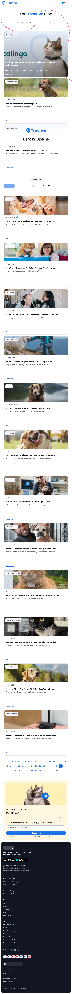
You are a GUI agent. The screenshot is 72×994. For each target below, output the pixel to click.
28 (44, 766)
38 (32, 770)
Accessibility (7, 971)
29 (48, 766)
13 (46, 761)
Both (50, 823)
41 (44, 770)
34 (15, 770)
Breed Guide (24, 186)
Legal (4, 973)
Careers (6, 906)
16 (57, 761)
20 (11, 766)
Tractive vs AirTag (10, 940)
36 (23, 770)
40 (40, 770)
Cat (42, 823)
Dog (35, 823)
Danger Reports (9, 937)
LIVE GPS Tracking (10, 925)
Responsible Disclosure (10, 978)
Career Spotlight (43, 186)
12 (42, 761)
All (9, 186)
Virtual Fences (8, 934)
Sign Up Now (36, 833)
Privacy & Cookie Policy (9, 981)
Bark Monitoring (9, 931)
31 (56, 766)
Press (5, 912)
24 (27, 766)
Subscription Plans (10, 885)
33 (65, 766)
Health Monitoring (10, 928)
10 (35, 761)
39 (36, 770)
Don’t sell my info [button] (8, 984)
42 (48, 770)
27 (40, 766)
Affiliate (6, 909)
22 (19, 766)
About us (6, 903)
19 (7, 766)
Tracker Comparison (11, 891)
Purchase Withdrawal (11, 894)
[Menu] (68, 3)
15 (54, 761)
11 (39, 761)
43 (53, 770)
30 (53, 766)
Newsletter (7, 915)
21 (15, 766)
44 (57, 770)
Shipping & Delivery (10, 882)
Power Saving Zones (10, 943)
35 (19, 770)
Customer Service (10, 888)
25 (32, 766)
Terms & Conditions (9, 976)
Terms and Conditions (35, 837)
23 (23, 766)
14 (50, 761)
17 (61, 761)
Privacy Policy (47, 837)
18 (65, 761)
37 (28, 770)
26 (36, 766)
